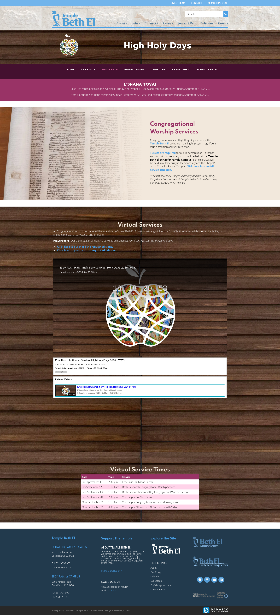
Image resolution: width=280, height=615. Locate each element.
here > (113, 590)
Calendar (206, 23)
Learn (167, 23)
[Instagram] (207, 580)
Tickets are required (163, 153)
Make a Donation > (111, 570)
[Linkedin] (221, 580)
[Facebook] (200, 580)
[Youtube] (214, 580)
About (121, 23)
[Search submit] (225, 14)
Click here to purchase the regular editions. (85, 246)
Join (135, 23)
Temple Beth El (159, 143)
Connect (150, 23)
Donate (223, 23)
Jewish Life (185, 23)
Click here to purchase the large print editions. (87, 250)
